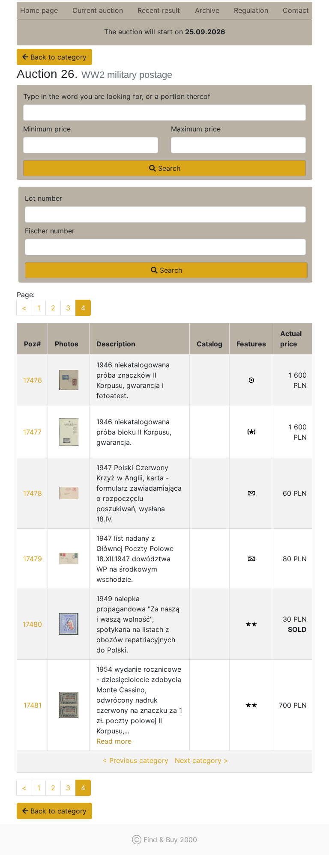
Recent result (159, 10)
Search (168, 168)
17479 (32, 558)
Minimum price (47, 129)
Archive (207, 10)
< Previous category (135, 760)
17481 (33, 705)
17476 (32, 380)
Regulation (251, 10)
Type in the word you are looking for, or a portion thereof (116, 96)
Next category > (201, 760)
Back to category (57, 57)
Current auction (97, 10)
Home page (39, 10)
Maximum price (196, 129)
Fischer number (50, 230)
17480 (32, 624)
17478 (32, 493)
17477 (32, 432)
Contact (296, 10)
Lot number (43, 198)
